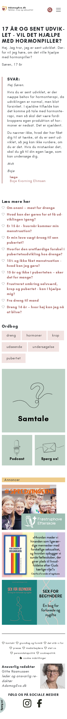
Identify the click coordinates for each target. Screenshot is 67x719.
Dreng (11, 335)
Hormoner (34, 335)
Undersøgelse (43, 347)
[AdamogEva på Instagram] (27, 706)
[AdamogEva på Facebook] (40, 706)
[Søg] (49, 9)
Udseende (14, 347)
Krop (55, 335)
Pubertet (14, 358)
